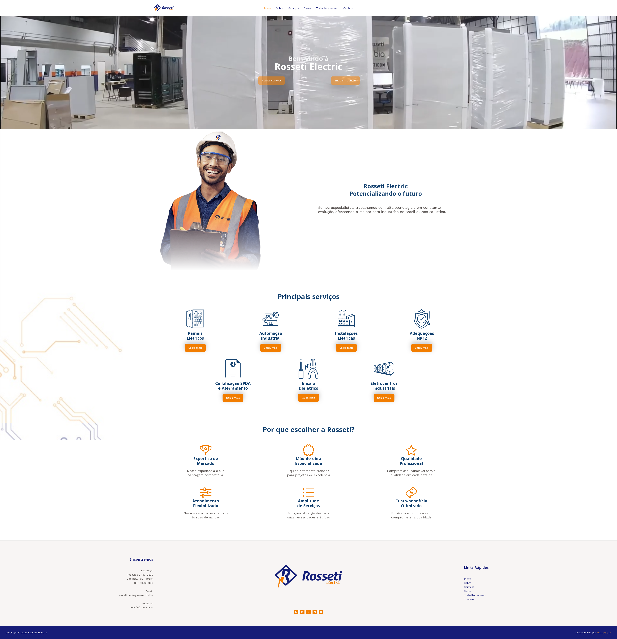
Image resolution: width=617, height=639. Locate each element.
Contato (348, 8)
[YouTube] (321, 612)
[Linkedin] (315, 612)
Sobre (279, 8)
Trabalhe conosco (327, 8)
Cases (307, 8)
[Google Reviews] (308, 612)
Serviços (293, 8)
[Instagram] (302, 612)
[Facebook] (296, 612)
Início (267, 8)
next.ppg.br (604, 632)
